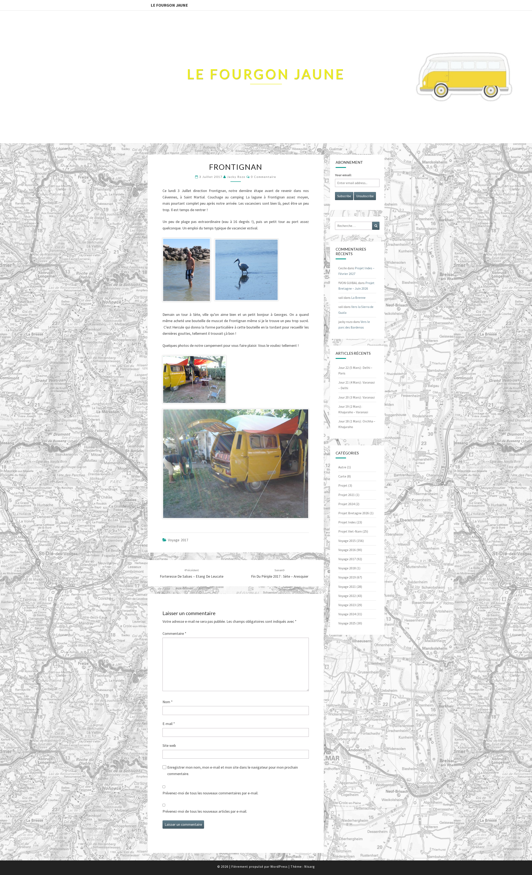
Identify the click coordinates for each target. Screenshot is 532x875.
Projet (342, 485)
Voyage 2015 (347, 541)
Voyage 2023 (347, 605)
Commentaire (174, 633)
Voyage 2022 (347, 596)
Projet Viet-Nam (350, 531)
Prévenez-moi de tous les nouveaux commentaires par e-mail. (210, 793)
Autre (342, 467)
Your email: (343, 175)
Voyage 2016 (347, 550)
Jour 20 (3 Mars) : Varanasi (356, 397)
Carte (342, 476)
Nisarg (309, 866)
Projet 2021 (346, 495)
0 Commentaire (263, 176)
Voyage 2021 (347, 587)
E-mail (169, 723)
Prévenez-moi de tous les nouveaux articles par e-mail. (205, 811)
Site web (169, 745)
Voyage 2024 (347, 614)
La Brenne (358, 297)
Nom (168, 701)
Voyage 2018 (347, 568)
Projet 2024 (346, 504)
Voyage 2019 (347, 577)
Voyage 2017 (178, 540)
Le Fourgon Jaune (169, 5)
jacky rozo (236, 176)
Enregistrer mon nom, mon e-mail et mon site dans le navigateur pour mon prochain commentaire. (232, 770)
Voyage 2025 (347, 623)
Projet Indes (347, 522)
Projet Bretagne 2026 (353, 513)
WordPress (279, 866)
